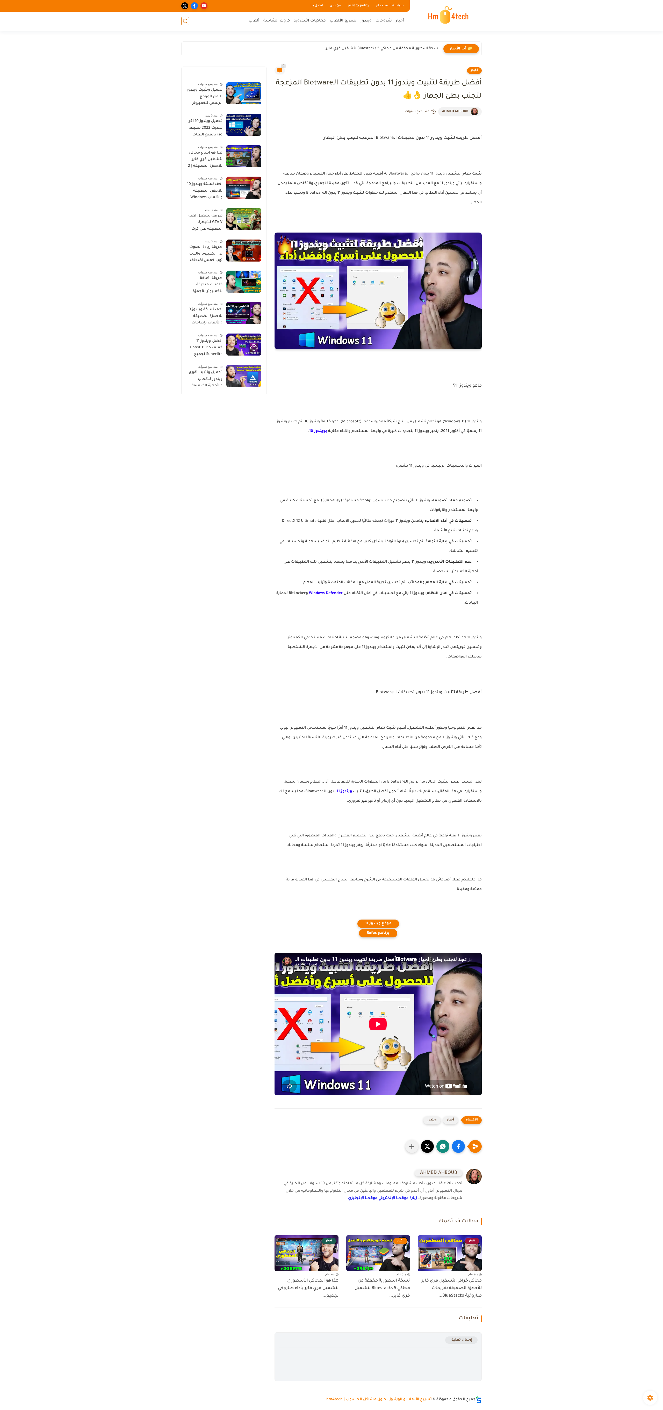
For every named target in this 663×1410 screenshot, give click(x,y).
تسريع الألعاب (343, 21)
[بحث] (185, 21)
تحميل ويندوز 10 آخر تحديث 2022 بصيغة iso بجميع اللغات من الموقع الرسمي (205, 129)
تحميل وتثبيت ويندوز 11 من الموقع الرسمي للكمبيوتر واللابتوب (204, 97)
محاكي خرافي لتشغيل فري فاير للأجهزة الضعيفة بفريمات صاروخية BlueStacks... (451, 1288)
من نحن (335, 6)
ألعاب (254, 21)
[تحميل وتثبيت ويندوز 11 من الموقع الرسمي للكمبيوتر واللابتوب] (243, 93)
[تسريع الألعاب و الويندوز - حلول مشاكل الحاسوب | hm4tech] (447, 15)
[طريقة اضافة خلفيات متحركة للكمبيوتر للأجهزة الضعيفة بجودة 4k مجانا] (243, 282)
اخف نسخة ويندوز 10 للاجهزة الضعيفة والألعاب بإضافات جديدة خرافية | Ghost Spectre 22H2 (204, 317)
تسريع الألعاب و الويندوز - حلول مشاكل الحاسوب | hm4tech (379, 1400)
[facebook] (194, 5)
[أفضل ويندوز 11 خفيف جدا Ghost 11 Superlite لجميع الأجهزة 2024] (243, 345)
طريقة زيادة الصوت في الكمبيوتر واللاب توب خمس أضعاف (205, 254)
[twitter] (184, 5)
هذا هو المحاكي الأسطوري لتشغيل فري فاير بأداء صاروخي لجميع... (308, 1288)
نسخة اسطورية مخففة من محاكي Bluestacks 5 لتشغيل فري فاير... (380, 49)
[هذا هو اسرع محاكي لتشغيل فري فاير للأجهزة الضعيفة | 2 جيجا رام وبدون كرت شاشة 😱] (243, 156)
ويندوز (366, 21)
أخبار (400, 21)
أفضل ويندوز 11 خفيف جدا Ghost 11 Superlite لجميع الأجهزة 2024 (206, 348)
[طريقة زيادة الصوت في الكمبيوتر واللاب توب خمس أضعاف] (243, 251)
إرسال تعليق (461, 1340)
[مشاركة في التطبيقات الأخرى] (411, 1146)
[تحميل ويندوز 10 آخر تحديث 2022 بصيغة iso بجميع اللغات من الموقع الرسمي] (243, 125)
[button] (458, 1146)
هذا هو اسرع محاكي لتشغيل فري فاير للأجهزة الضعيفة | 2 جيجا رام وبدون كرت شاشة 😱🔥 (205, 160)
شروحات (384, 21)
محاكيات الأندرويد (310, 21)
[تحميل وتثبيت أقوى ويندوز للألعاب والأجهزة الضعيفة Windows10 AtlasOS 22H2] (243, 376)
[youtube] (203, 5)
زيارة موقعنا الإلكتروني (397, 1198)
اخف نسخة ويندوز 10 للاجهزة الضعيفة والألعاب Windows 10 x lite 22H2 (204, 191)
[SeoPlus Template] (478, 1399)
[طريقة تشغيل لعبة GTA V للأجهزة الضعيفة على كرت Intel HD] (243, 219)
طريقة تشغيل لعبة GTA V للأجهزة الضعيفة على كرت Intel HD (205, 223)
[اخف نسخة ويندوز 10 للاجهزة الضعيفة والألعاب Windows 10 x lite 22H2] (243, 188)
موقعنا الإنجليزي (362, 1198)
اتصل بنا (317, 6)
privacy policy (358, 6)
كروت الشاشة (276, 21)
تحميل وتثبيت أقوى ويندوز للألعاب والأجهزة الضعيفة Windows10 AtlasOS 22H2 (205, 380)
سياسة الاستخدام (390, 6)
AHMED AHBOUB (455, 111)
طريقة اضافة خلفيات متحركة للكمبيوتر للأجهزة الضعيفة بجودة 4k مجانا (206, 285)
